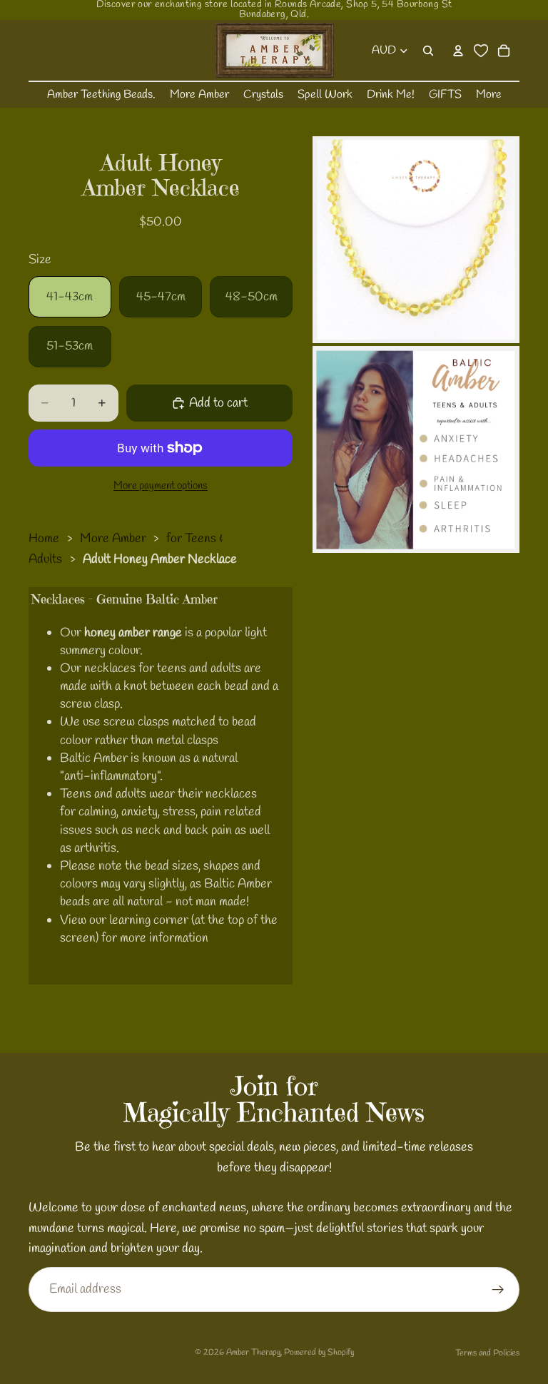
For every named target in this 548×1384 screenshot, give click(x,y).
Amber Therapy (253, 1352)
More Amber (113, 538)
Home (44, 538)
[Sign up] (498, 1290)
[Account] (458, 50)
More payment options (160, 486)
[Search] (428, 50)
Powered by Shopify (319, 1352)
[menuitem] (489, 95)
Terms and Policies (487, 1353)
